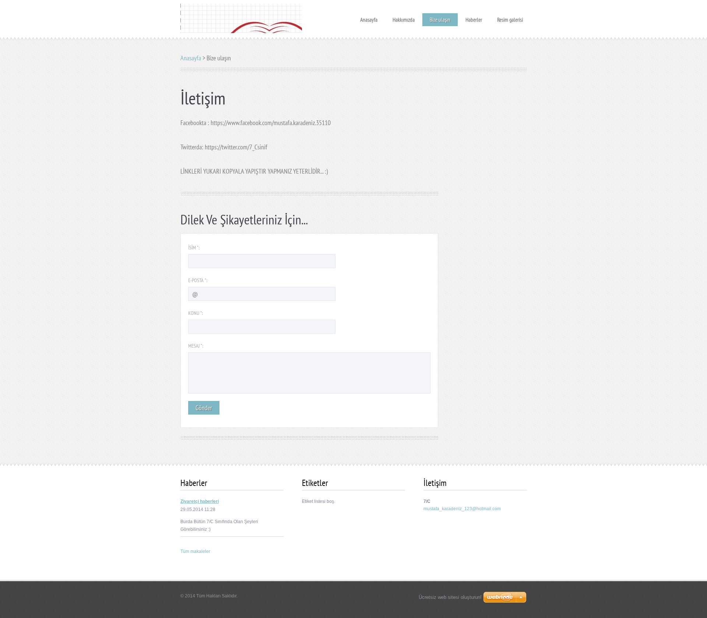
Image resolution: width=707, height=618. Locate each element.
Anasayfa (368, 17)
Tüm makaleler (195, 551)
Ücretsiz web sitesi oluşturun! (450, 597)
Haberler (473, 17)
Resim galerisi (510, 17)
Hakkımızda (404, 17)
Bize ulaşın (440, 19)
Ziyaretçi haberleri (199, 501)
